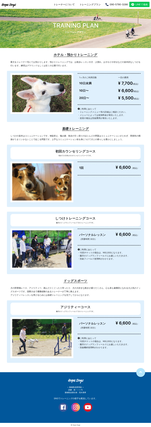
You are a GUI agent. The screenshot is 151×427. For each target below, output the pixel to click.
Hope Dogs (8, 5)
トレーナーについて (64, 4)
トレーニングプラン (90, 4)
